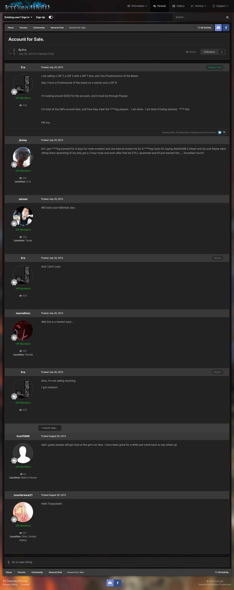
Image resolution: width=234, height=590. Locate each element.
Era (24, 49)
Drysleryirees (182, 132)
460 (24, 178)
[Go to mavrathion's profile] (23, 330)
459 (24, 105)
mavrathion (23, 313)
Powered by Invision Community (214, 584)
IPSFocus (22, 581)
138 (24, 236)
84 (24, 474)
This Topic (213, 17)
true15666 (23, 436)
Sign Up (40, 17)
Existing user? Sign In (18, 17)
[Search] (227, 17)
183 (24, 350)
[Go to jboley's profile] (23, 157)
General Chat (46, 53)
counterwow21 (23, 495)
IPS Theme (8, 581)
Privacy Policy (10, 584)
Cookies (25, 584)
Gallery (180, 5)
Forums (161, 5)
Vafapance (195, 132)
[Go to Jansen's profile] (23, 216)
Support (221, 5)
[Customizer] (51, 17)
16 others (211, 132)
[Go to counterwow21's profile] (23, 512)
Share (192, 51)
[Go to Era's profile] (12, 52)
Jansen (23, 199)
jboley (23, 140)
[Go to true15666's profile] (23, 453)
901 (24, 532)
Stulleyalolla (168, 132)
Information (137, 5)
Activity (198, 5)
